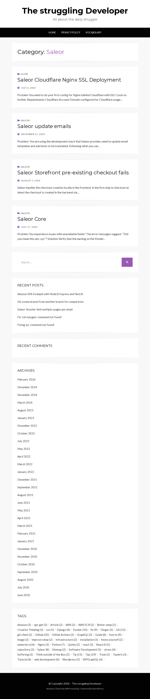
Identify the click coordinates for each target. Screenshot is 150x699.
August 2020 (25, 579)
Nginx (43, 644)
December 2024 (27, 387)
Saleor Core (31, 219)
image (23, 639)
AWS (70, 624)
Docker (80, 629)
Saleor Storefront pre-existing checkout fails (73, 172)
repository (25, 649)
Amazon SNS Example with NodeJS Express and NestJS (50, 294)
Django (63, 629)
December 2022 (27, 425)
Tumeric (119, 654)
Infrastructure (66, 639)
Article (56, 624)
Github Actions (63, 634)
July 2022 (23, 441)
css (50, 629)
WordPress (98, 688)
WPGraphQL (92, 659)
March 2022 (24, 464)
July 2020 (23, 587)
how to (115, 634)
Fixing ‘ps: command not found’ (36, 324)
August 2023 (25, 410)
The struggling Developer (75, 11)
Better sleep (106, 624)
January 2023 (25, 418)
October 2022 (26, 433)
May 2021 (23, 510)
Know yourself (112, 639)
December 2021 (27, 479)
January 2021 (25, 541)
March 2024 (24, 402)
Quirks (74, 644)
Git (120, 629)
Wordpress (71, 659)
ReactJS (103, 644)
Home (52, 32)
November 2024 (27, 394)
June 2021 (23, 502)
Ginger (107, 629)
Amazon (24, 624)
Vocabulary (93, 32)
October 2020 (26, 564)
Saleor (25, 120)
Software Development (85, 649)
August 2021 (25, 495)
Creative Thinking (30, 629)
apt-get (40, 624)
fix (94, 629)
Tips (90, 654)
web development (46, 659)
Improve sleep (42, 639)
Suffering (25, 654)
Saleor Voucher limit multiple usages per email (45, 309)
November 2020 (27, 556)
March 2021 (24, 525)
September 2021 (27, 487)
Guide (24, 74)
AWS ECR (86, 624)
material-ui (26, 644)
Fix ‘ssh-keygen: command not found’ (39, 317)
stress (109, 649)
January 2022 (25, 471)
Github (42, 634)
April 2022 (23, 456)
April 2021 (23, 518)
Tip (77, 654)
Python (58, 644)
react (88, 644)
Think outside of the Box (53, 654)
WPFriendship (72, 688)
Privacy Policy (70, 32)
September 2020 (27, 572)
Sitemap (59, 649)
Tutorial (24, 659)
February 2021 (26, 533)
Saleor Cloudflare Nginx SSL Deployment (69, 80)
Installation (89, 639)
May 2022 (23, 448)
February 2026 (26, 379)
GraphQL (84, 634)
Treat (104, 654)
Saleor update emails (44, 126)
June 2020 (23, 595)
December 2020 (27, 548)
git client (24, 634)
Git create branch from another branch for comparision (50, 301)
